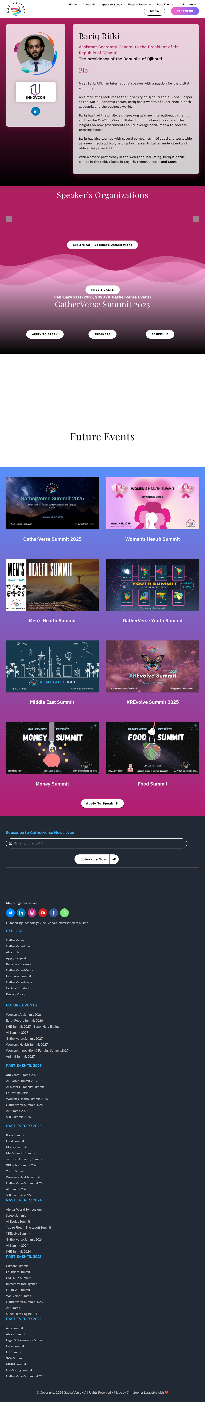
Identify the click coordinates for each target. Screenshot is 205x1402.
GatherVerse (72, 1392)
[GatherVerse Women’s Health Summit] (152, 478)
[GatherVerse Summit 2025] (52, 478)
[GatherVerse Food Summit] (152, 723)
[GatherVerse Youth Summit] (152, 560)
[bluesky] (10, 912)
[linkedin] (35, 111)
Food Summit (153, 784)
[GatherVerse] (16, 2)
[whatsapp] (64, 912)
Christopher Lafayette (142, 1392)
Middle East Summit (52, 702)
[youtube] (42, 912)
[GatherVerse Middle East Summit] (52, 642)
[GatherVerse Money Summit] (52, 723)
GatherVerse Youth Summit (153, 620)
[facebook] (53, 912)
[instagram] (32, 912)
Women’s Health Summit (152, 539)
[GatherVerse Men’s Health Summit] (52, 560)
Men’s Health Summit (52, 620)
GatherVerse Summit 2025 (52, 539)
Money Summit (52, 784)
